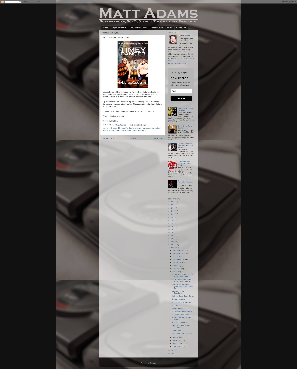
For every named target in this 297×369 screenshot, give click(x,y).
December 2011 (179, 250)
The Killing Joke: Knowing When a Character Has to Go (182, 286)
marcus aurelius (109, 130)
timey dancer (132, 130)
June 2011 (177, 269)
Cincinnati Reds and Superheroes (179, 292)
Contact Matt (181, 28)
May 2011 (176, 272)
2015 (173, 235)
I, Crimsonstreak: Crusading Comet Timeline (184, 163)
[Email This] (135, 125)
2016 (173, 232)
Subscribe (181, 98)
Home (105, 28)
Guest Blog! (176, 330)
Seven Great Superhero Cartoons (185, 182)
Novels (169, 28)
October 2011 (178, 256)
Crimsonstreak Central (138, 28)
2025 (173, 205)
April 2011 (176, 337)
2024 (173, 208)
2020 (173, 220)
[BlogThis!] (138, 125)
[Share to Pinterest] (144, 125)
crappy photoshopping (145, 128)
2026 (173, 202)
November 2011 (179, 253)
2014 (173, 238)
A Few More (176, 305)
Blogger (153, 363)
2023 (173, 211)
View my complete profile (177, 63)
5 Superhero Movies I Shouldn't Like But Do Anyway (186, 145)
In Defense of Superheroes (182, 302)
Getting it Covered (179, 308)
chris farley (132, 128)
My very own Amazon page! (182, 311)
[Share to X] (140, 125)
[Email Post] (131, 125)
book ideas (113, 128)
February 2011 (178, 343)
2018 (173, 226)
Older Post (157, 138)
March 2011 (177, 340)
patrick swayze (120, 130)
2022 (173, 214)
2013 (173, 241)
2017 (173, 229)
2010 (173, 350)
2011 (173, 248)
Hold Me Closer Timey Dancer (183, 296)
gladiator (158, 128)
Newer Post (108, 138)
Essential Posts (157, 28)
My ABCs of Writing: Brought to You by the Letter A (182, 280)
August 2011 (177, 263)
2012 (173, 245)
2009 (173, 353)
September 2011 (179, 259)
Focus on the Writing (179, 322)
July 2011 (176, 266)
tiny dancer (141, 130)
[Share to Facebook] (142, 125)
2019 (173, 223)
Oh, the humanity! (178, 299)
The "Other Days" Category (182, 333)
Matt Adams (185, 35)
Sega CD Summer (119, 28)
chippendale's (123, 128)
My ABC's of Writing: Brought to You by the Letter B (182, 275)
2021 (173, 217)
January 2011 (178, 346)
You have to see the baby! (181, 314)
